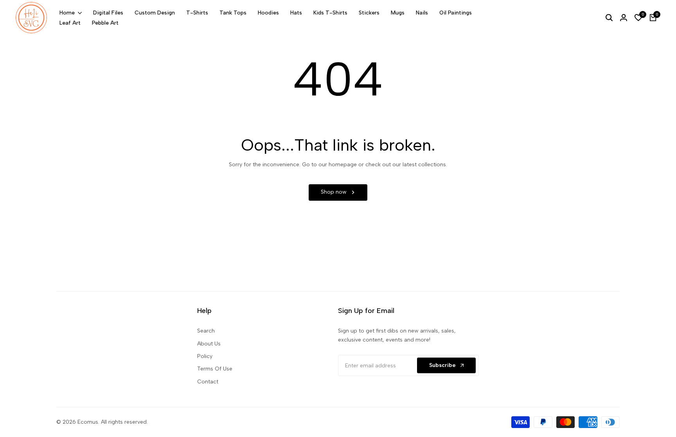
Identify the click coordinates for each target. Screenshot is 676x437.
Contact (207, 381)
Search (206, 330)
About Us (209, 343)
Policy (204, 356)
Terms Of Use (214, 368)
